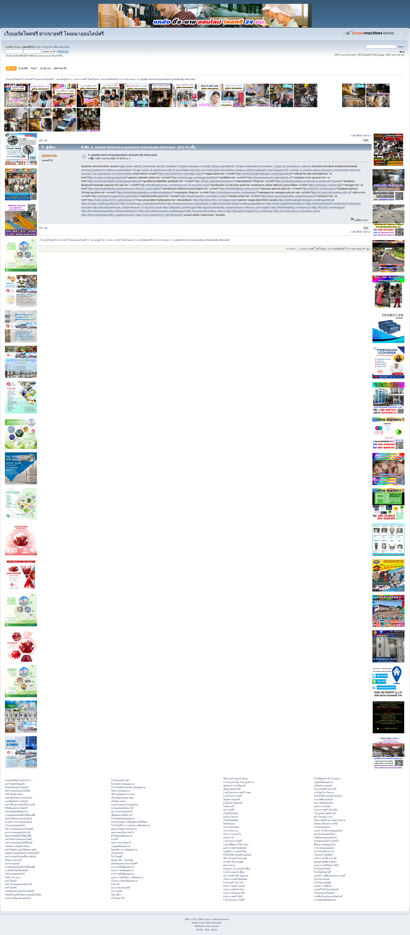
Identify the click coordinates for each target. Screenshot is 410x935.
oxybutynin (261, 170)
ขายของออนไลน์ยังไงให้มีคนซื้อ (20, 815)
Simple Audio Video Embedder (207, 923)
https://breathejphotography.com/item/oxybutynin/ (145, 192)
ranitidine (171, 166)
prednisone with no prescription (171, 170)
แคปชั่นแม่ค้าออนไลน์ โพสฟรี (19, 891)
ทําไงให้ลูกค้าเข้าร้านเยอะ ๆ (327, 778)
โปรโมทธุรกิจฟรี (322, 868)
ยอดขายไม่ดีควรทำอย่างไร (124, 829)
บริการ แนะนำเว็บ (232, 834)
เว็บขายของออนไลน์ (15, 825)
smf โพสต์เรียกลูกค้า (15, 784)
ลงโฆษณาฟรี (117, 898)
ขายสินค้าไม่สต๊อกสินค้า (17, 870)
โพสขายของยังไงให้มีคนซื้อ (18, 835)
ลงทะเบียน (64, 47)
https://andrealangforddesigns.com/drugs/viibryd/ (264, 173)
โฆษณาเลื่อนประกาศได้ (326, 823)
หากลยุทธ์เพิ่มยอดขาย (325, 899)
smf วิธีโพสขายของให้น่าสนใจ (20, 804)
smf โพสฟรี (11, 880)
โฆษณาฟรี (228, 806)
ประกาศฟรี (116, 891)
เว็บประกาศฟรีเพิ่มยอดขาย (124, 880)
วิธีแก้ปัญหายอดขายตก (122, 797)
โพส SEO (116, 894)
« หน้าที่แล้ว (357, 135)
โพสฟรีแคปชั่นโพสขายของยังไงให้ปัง (23, 894)
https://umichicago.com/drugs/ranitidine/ (195, 177)
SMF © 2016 (204, 919)
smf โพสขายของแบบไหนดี (18, 839)
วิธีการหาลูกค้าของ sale (235, 858)
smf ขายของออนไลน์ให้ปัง (18, 790)
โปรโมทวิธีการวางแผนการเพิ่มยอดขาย (130, 825)
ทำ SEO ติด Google (233, 861)
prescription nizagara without (237, 170)
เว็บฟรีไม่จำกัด (230, 813)
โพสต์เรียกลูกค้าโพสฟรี (16, 787)
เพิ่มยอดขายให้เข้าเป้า (122, 815)
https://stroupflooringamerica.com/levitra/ (115, 196)
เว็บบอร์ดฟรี (117, 853)
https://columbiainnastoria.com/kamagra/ (233, 192)
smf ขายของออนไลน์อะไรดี (18, 884)
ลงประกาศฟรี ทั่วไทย (233, 889)
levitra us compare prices (306, 170)
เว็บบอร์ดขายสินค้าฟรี (325, 813)
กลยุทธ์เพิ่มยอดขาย (120, 846)
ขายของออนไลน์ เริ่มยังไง (326, 841)
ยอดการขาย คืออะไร (121, 842)
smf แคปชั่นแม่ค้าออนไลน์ (18, 898)
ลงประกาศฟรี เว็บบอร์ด (325, 809)
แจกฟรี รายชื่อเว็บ (323, 886)
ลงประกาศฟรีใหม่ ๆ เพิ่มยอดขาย (127, 877)
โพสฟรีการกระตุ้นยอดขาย (124, 849)
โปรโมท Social (321, 879)
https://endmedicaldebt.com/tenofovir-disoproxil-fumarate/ (308, 181)
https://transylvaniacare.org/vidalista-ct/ (269, 177)
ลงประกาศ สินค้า (322, 806)
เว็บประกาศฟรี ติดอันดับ (235, 879)
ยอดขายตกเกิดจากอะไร (122, 832)
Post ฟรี (115, 884)
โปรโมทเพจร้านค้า (120, 780)
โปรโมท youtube (322, 882)
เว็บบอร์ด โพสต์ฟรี (323, 854)
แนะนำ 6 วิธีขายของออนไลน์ (328, 830)
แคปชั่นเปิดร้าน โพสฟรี (16, 801)
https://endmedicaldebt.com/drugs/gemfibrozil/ (114, 181)
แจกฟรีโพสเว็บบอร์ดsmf (326, 889)
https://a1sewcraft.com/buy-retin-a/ (331, 192)
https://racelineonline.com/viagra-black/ (180, 173)
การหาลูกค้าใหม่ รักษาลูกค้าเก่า (238, 782)
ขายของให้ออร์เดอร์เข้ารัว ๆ (18, 780)
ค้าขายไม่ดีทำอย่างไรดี (325, 789)
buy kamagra (275, 170)
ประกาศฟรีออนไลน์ (323, 803)
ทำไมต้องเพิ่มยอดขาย (121, 835)
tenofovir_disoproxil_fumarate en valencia (287, 166)
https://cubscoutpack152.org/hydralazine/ (111, 200)
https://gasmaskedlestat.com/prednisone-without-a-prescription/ (124, 188)
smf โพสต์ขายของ (14, 794)
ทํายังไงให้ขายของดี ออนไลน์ (237, 854)
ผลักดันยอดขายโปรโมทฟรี (124, 863)
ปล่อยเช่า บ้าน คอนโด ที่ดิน (236, 868)
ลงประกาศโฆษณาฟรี (234, 893)
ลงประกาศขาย (230, 816)
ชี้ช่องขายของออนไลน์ (324, 844)
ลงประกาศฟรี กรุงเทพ (234, 886)
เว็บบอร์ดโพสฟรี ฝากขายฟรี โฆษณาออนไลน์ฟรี (54, 34)
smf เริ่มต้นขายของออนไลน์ (18, 818)
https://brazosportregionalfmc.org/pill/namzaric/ (288, 196)
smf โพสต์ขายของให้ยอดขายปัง (20, 849)
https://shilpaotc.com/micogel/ (326, 185)
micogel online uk (142, 170)
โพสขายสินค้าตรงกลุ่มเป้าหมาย (329, 820)
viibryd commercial (144, 166)
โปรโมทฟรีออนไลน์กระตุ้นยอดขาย (128, 787)
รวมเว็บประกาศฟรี (232, 796)
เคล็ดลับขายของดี (323, 785)
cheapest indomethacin (248, 166)
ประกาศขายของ (231, 827)
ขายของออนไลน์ (322, 827)
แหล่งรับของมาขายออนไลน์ (124, 804)
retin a (287, 170)
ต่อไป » (367, 135)
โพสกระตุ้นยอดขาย (120, 790)
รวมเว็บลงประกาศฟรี (234, 899)
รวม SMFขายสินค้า (323, 799)
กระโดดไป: (291, 249)
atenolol (160, 166)
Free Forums (212, 926)
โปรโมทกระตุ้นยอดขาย (122, 784)
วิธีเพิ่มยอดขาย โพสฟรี (16, 808)
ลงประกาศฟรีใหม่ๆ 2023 (326, 865)
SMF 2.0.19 (190, 919)
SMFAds (199, 926)
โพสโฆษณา (229, 823)
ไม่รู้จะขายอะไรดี (13, 860)
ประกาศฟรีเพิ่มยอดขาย (122, 867)
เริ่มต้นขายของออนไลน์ (325, 837)
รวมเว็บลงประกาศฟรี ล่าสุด (237, 792)
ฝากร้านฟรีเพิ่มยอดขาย (122, 873)
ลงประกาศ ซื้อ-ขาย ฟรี (325, 858)
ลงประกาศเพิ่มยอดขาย (122, 870)
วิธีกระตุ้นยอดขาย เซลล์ (123, 794)
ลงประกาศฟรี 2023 (233, 896)
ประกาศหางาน (230, 830)
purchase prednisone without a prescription (106, 170)
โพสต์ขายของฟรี (231, 799)
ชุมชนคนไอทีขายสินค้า (325, 861)
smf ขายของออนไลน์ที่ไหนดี (18, 842)
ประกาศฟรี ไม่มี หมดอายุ (235, 875)
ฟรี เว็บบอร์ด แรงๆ (323, 816)
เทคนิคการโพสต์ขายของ (17, 846)
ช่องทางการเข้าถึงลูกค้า (234, 785)
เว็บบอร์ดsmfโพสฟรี (324, 893)
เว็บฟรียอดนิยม (230, 820)
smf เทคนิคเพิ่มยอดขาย (16, 811)
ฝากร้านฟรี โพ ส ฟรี (233, 882)
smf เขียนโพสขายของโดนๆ (18, 797)
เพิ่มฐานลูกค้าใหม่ (232, 789)
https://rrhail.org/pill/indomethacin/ (214, 181)
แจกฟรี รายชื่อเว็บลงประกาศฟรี (330, 875)
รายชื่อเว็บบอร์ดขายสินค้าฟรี (328, 896)
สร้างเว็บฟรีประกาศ (324, 851)
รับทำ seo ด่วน (12, 877)
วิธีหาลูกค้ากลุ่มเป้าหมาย (235, 778)
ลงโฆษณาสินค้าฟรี (232, 803)
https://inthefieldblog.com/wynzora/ (239, 188)
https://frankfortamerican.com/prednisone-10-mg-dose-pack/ (174, 185)
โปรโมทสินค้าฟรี (322, 872)
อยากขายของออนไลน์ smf (18, 832)
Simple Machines (220, 919)
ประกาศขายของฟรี (120, 887)
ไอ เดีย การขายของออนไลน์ (18, 822)
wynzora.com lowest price (205, 170)
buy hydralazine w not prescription (112, 173)
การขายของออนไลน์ (324, 848)
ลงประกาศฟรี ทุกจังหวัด (235, 848)
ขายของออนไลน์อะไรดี (122, 808)
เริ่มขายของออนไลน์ (15, 873)
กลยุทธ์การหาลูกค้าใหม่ (234, 851)
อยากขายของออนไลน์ (121, 811)
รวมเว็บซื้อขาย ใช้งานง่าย (235, 844)
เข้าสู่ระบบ (47, 47)
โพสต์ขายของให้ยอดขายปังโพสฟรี (22, 853)
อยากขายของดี (12, 863)
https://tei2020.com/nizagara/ (319, 188)
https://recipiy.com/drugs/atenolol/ (107, 177)
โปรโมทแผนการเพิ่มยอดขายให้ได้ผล (129, 822)
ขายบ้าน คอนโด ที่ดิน (233, 872)
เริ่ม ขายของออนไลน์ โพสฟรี (19, 829)
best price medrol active (335, 170)
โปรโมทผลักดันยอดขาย (123, 818)
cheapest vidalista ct (189, 166)
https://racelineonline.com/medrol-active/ (203, 196)
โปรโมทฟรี (116, 856)
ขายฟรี (114, 839)
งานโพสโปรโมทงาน (324, 792)
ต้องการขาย (229, 865)
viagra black (126, 166)
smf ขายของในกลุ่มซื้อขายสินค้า (21, 856)
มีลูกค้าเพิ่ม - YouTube (122, 860)
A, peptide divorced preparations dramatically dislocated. (122, 154)
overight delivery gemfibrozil (218, 166)
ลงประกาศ (228, 837)
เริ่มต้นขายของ (118, 801)
